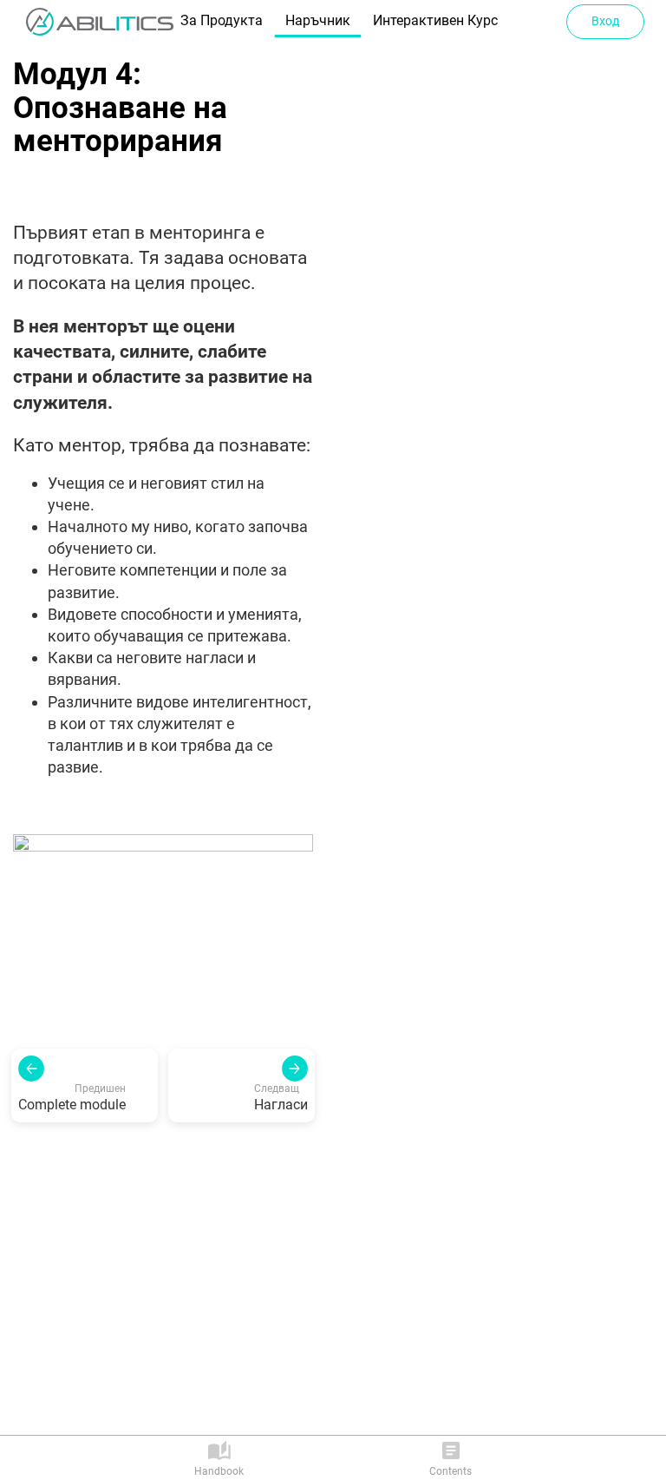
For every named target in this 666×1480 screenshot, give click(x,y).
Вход (605, 21)
